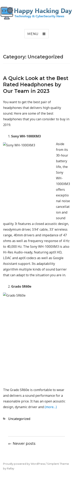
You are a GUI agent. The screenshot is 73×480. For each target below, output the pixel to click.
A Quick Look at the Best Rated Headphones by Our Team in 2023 (35, 84)
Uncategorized (19, 418)
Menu (33, 34)
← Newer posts (21, 443)
